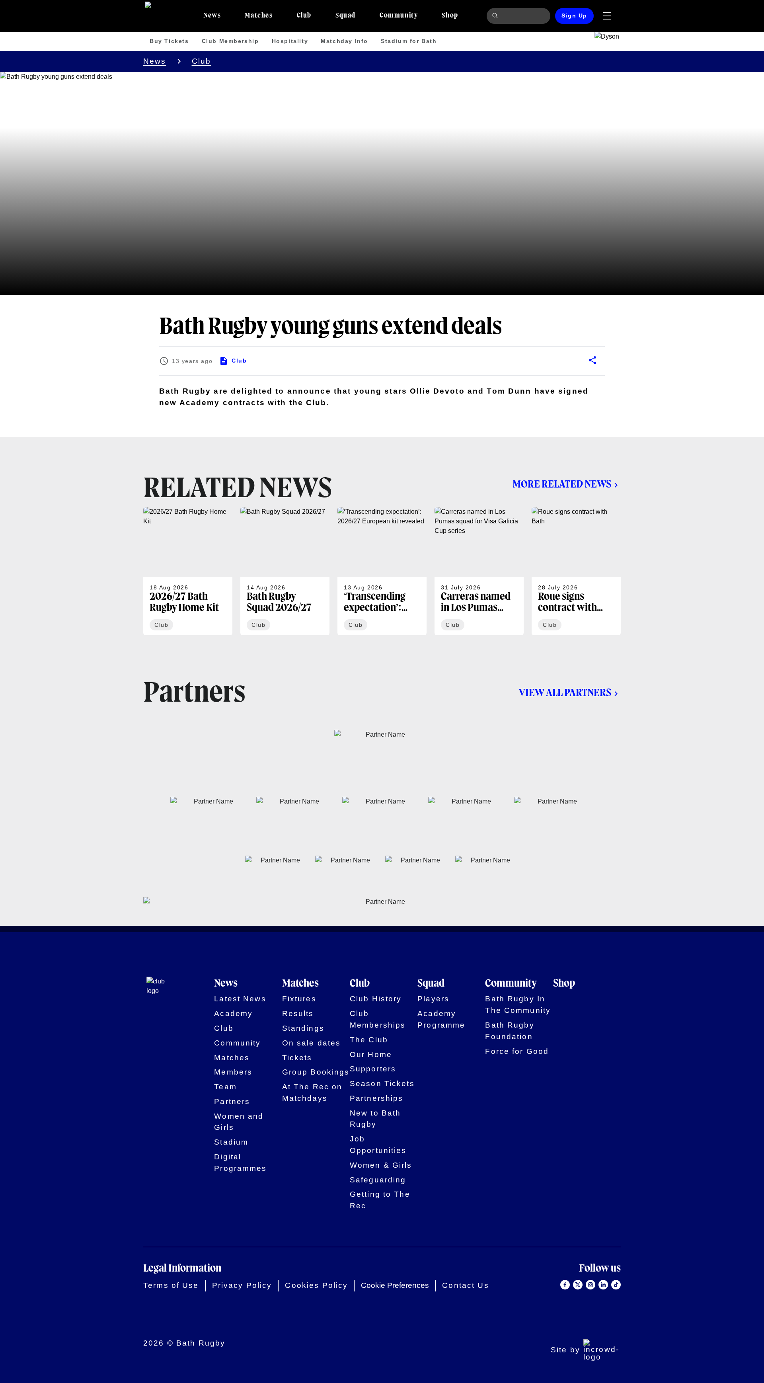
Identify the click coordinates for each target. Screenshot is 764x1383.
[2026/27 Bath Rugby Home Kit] (187, 571)
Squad (430, 984)
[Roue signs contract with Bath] (576, 571)
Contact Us (465, 1285)
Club (201, 61)
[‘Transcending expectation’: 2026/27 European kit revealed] (382, 571)
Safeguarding (378, 1180)
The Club (369, 1040)
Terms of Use (171, 1285)
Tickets (297, 1057)
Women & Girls (381, 1165)
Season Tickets (382, 1083)
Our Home (371, 1054)
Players (433, 999)
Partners (232, 1101)
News (154, 61)
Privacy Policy (242, 1285)
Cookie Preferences (395, 1285)
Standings (303, 1028)
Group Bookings (316, 1072)
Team (225, 1087)
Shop (564, 984)
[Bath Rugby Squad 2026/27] (284, 571)
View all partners (565, 693)
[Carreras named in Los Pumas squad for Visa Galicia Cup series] (479, 571)
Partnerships (376, 1098)
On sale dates (311, 1043)
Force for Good (517, 1051)
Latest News (240, 999)
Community (237, 1043)
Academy (233, 1013)
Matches (231, 1057)
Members (233, 1072)
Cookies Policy (316, 1285)
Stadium (231, 1142)
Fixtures (299, 999)
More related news (562, 485)
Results (298, 1013)
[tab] (212, 16)
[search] (496, 16)
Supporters (373, 1069)
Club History (376, 999)
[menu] (607, 16)
